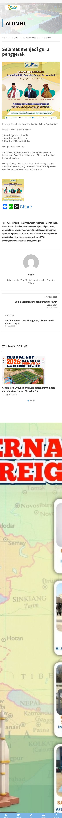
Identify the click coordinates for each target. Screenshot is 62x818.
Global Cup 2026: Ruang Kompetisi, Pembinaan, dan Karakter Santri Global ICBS (28, 389)
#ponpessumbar (18, 233)
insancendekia (24, 241)
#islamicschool (9, 226)
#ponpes (6, 233)
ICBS (42, 237)
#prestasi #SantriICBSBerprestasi (42, 233)
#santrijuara (33, 237)
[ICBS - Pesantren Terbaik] (12, 8)
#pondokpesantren (45, 226)
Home (4, 38)
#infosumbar (29, 223)
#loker (19, 226)
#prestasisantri (9, 237)
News (16, 38)
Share (26, 207)
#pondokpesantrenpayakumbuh (16, 230)
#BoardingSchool (14, 223)
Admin (31, 274)
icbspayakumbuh (10, 241)
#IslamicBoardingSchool (46, 223)
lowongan (36, 241)
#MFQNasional (29, 226)
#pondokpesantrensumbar (44, 230)
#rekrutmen (22, 237)
